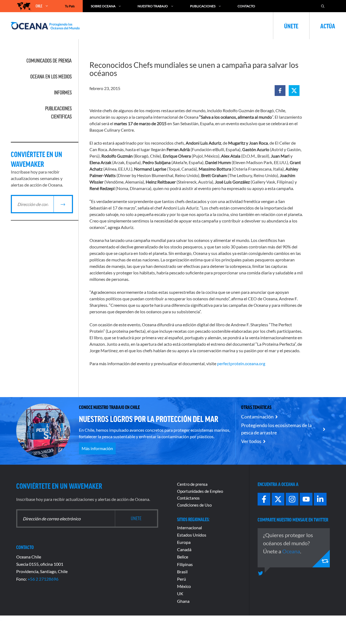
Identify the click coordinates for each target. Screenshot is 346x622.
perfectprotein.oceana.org (241, 363)
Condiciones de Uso (194, 505)
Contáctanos (188, 497)
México (184, 586)
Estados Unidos (191, 534)
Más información (97, 448)
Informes (63, 92)
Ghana (183, 601)
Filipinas (185, 564)
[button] (280, 90)
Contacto (246, 6)
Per (180, 578)
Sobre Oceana (103, 6)
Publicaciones (202, 6)
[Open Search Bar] (322, 6)
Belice (182, 556)
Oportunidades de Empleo (200, 491)
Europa (184, 542)
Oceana (291, 551)
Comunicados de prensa (49, 60)
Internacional (189, 527)
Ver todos (251, 441)
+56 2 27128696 (43, 578)
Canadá (184, 549)
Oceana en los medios (51, 76)
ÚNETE (291, 25)
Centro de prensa (192, 484)
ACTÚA (327, 25)
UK (180, 593)
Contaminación (257, 417)
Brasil (182, 571)
